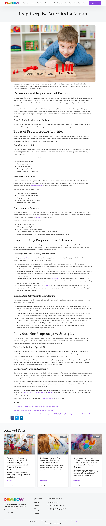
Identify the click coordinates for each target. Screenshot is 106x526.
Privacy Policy (63, 521)
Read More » (10, 480)
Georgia (50, 392)
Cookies (57, 521)
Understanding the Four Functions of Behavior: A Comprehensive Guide (50, 460)
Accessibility (74, 521)
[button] (12, 418)
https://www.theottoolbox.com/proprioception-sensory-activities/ (33, 410)
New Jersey (41, 392)
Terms (69, 521)
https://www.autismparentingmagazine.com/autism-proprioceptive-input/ (35, 406)
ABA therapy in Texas (30, 392)
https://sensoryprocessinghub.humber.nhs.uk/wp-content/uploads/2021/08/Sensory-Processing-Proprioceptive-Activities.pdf (51, 414)
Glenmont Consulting (56, 523)
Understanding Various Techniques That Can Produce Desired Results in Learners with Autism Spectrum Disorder (86, 462)
